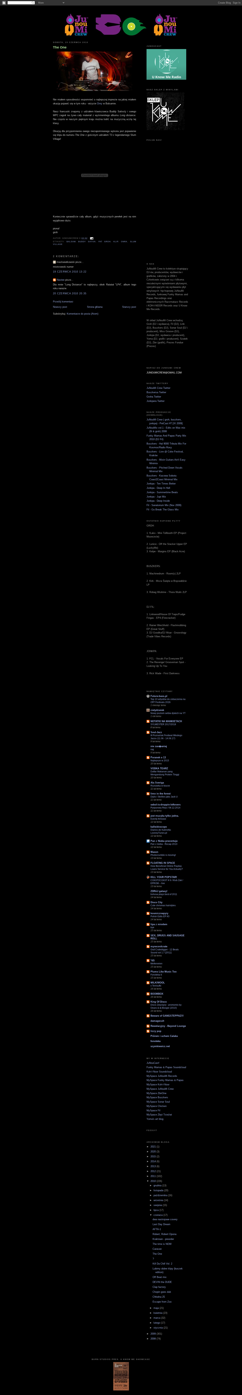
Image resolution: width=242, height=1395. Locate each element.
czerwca (158, 1215)
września (159, 1200)
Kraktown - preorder (163, 1239)
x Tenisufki (155, 985)
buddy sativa (87, 242)
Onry (99, 103)
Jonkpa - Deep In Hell (158, 488)
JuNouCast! (153, 1062)
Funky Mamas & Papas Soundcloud (166, 1067)
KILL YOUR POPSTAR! (163, 877)
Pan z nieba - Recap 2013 (163, 844)
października (161, 1195)
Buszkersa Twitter (156, 392)
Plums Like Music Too (163, 971)
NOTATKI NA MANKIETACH (166, 721)
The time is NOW (162, 1244)
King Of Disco (158, 1001)
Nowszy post (60, 306)
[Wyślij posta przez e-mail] (91, 238)
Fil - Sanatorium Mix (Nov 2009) (164, 505)
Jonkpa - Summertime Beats (162, 492)
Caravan (157, 1248)
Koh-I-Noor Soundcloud (159, 1071)
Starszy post (129, 306)
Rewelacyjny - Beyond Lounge (168, 1026)
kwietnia (158, 1312)
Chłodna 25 (159, 1296)
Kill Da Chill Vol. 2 (162, 1263)
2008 (153, 1338)
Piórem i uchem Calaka (164, 1036)
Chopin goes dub (162, 1291)
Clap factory (159, 1287)
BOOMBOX (156, 993)
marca (157, 1317)
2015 (153, 1156)
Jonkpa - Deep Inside (158, 500)
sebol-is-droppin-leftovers (165, 804)
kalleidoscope (158, 826)
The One (60, 47)
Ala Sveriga (157, 782)
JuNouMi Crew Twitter (158, 388)
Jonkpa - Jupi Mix (156, 496)
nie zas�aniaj (158, 746)
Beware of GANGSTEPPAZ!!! (167, 1015)
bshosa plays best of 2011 (163, 894)
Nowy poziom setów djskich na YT (167, 713)
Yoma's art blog (155, 1119)
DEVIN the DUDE (162, 1282)
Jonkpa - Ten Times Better (161, 483)
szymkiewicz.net (160, 1046)
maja (157, 1308)
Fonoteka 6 (156, 974)
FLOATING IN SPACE (162, 863)
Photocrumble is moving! (163, 855)
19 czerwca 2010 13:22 (69, 271)
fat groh (105, 242)
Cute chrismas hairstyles (163, 905)
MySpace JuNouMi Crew (160, 1088)
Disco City (156, 902)
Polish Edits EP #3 (159, 916)
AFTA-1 (157, 1229)
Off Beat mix (160, 1277)
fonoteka (155, 1041)
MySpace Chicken (157, 1106)
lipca (156, 1210)
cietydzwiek (157, 710)
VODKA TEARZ (159, 768)
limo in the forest (160, 793)
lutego (157, 1322)
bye (152, 927)
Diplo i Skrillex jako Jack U (164, 796)
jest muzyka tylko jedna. (164, 815)
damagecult (157, 1020)
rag (152, 749)
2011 (153, 1176)
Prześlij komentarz (63, 301)
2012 (153, 1171)
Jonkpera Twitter (155, 401)
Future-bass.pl (158, 696)
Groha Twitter (154, 396)
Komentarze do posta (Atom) (82, 313)
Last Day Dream (161, 1224)
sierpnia (158, 1205)
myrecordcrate (158, 946)
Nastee (60, 279)
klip (115, 242)
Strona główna (94, 306)
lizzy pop (155, 1031)
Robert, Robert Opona (164, 1234)
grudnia (158, 1185)
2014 (153, 1161)
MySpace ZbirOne (156, 1093)
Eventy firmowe (158, 819)
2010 (153, 1181)
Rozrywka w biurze (160, 785)
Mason (154, 852)
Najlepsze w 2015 (159, 760)
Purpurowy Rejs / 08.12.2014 (165, 807)
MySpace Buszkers (157, 1097)
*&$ (152, 960)
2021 (153, 1146)
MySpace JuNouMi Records (162, 1076)
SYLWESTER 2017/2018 (163, 724)
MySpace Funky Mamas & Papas (165, 1080)
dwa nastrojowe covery (165, 1219)
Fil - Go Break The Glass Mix (163, 509)
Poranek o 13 (158, 757)
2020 (153, 1151)
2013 (153, 1166)
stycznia (159, 1327)
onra (124, 242)
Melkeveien (156, 963)
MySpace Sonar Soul (158, 1101)
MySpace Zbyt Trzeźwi (159, 1114)
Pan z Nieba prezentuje (164, 841)
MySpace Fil (153, 1110)
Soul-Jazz (156, 732)
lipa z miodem (158, 924)
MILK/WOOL (157, 982)
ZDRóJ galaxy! (158, 891)
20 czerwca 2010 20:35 (69, 293)
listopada (159, 1190)
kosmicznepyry (159, 913)
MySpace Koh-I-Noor (158, 1084)
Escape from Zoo (162, 1301)
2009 (153, 1333)
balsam (71, 242)
